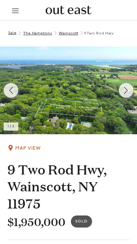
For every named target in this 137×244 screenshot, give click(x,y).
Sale (12, 33)
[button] (68, 90)
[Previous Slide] (11, 90)
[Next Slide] (126, 90)
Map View (28, 148)
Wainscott (68, 33)
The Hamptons (37, 33)
